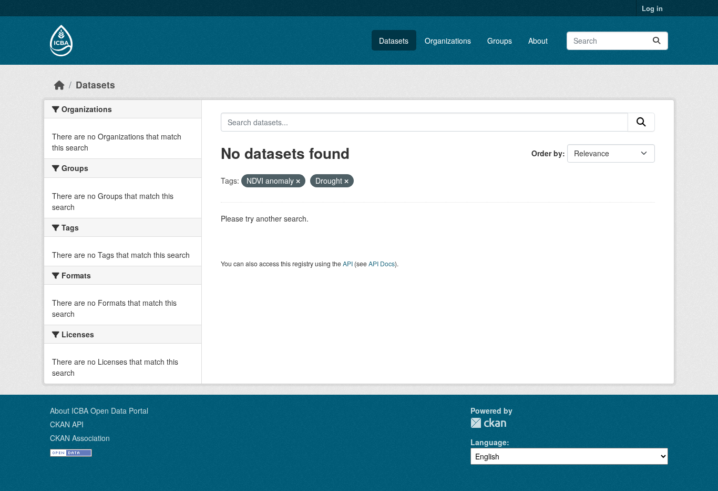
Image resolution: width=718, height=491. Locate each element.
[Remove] (298, 181)
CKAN (488, 422)
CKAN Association (80, 438)
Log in (652, 8)
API (348, 263)
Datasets (393, 40)
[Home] (59, 84)
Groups (499, 40)
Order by (546, 153)
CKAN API (67, 424)
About (538, 40)
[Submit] (656, 41)
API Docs (381, 263)
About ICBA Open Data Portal (99, 410)
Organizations (448, 40)
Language (488, 442)
